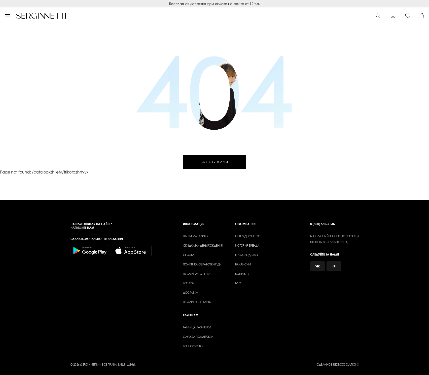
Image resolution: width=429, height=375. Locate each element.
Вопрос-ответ (193, 346)
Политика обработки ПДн (202, 264)
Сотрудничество (247, 236)
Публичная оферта (196, 274)
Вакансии (243, 264)
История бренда (247, 245)
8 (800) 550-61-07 (323, 224)
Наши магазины (195, 236)
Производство (246, 255)
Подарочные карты (197, 302)
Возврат (189, 283)
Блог (238, 283)
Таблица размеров (197, 327)
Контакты (242, 274)
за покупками (214, 162)
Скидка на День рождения (203, 245)
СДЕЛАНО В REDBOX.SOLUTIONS (337, 364)
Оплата (188, 255)
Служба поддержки (198, 337)
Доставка (190, 292)
